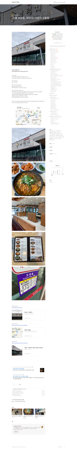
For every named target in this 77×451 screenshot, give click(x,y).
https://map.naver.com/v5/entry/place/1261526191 (22, 367)
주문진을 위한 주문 (54, 89)
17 (53, 172)
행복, (54, 130)
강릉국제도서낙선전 (54, 58)
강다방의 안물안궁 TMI (55, 122)
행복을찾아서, (51, 138)
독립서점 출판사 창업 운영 (54, 69)
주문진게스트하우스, (52, 136)
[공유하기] (15, 384)
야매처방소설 (53, 73)
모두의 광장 (53, 120)
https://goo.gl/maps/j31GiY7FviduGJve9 (20, 343)
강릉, (59, 135)
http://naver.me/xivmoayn (17, 307)
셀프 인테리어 (53, 91)
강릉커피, (55, 132)
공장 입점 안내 (53, 56)
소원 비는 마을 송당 (54, 113)
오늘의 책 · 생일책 (54, 62)
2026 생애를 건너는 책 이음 (55, 79)
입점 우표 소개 (53, 61)
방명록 (52, 64)
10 (53, 171)
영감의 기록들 (53, 90)
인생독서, (58, 132)
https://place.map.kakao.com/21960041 (19, 325)
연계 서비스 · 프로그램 (54, 118)
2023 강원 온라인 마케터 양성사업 (56, 84)
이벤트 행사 (53, 53)
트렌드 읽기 (52, 93)
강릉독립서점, (51, 130)
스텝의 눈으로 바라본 (54, 114)
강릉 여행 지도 (53, 99)
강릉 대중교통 (53, 104)
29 (62, 174)
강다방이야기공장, (58, 130)
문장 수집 (52, 66)
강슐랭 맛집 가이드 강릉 (55, 98)
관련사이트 (60, 446)
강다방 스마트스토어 (61, 441)
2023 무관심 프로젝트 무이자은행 (56, 81)
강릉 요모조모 (53, 107)
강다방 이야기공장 (15, 2)
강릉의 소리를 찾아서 (54, 76)
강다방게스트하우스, (52, 135)
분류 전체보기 (53, 49)
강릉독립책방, (51, 132)
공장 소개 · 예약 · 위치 (55, 52)
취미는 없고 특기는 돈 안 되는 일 (56, 75)
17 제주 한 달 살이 (53, 111)
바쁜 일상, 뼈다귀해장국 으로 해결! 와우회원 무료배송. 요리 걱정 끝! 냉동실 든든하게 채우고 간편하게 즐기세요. (28, 378)
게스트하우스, (56, 138)
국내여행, (59, 136)
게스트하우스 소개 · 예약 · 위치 (56, 117)
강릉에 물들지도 (54, 88)
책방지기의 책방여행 (54, 74)
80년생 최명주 (53, 86)
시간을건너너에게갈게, (53, 133)
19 (57, 172)
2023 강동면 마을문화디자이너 (56, 83)
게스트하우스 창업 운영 (55, 123)
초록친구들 (53, 67)
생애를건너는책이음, (59, 133)
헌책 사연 (53, 63)
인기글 (54, 143)
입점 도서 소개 (54, 57)
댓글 (12, 421)
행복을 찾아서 (53, 78)
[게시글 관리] (16, 384)
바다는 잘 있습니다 (54, 108)
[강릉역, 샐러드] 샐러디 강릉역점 (16, 395)
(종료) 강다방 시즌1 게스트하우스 (56, 116)
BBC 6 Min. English (53, 95)
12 (57, 171)
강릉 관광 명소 (53, 106)
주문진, (62, 135)
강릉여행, (57, 135)
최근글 (51, 143)
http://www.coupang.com (17, 374)
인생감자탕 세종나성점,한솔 (18, 368)
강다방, (57, 136)
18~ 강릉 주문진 (53, 97)
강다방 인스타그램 (61, 440)
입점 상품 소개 (53, 59)
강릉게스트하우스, (52, 139)
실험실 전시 (53, 54)
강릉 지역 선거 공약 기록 (55, 110)
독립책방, (59, 138)
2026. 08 (57, 165)
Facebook (51, 153)
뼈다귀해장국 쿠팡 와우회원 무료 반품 (20, 376)
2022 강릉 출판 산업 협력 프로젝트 (56, 85)
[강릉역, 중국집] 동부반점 (15, 394)
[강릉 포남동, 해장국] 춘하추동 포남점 (17, 391)
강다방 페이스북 (61, 443)
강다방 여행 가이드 (54, 71)
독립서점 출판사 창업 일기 (55, 70)
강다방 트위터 (61, 445)
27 (59, 174)
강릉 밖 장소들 (53, 103)
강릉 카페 (53, 102)
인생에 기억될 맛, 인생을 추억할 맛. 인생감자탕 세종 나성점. (23, 370)
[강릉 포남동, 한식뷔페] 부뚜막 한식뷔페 (17, 393)
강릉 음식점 (53, 101)
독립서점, (62, 136)
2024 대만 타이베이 (54, 80)
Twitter (55, 153)
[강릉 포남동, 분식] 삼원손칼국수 (16, 390)
